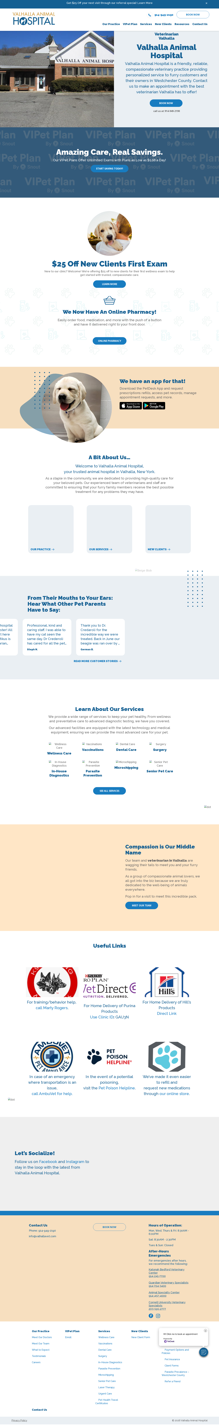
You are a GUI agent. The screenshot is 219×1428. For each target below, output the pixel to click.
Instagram (75, 1161)
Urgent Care (105, 1393)
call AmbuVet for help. (52, 1093)
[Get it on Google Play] (154, 405)
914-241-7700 (157, 1276)
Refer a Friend (172, 1381)
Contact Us (39, 1409)
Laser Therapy (106, 1387)
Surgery (102, 1356)
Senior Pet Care (107, 1381)
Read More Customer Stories (96, 661)
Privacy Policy (19, 1420)
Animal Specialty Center (164, 1292)
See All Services (109, 790)
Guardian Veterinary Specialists (168, 1282)
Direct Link (167, 1013)
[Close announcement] (206, 3)
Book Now (193, 14)
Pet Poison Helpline (117, 1088)
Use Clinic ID (101, 1017)
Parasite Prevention (109, 1368)
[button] (203, 1352)
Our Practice (41, 549)
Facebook (48, 1161)
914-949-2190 (47, 1230)
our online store (174, 1093)
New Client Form (140, 1337)
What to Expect (40, 1349)
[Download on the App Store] (131, 405)
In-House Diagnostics (110, 1362)
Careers (36, 1362)
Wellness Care (106, 1337)
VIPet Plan (72, 1331)
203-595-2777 (157, 1308)
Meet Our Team (141, 905)
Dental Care (105, 1349)
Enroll (68, 1337)
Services (104, 1331)
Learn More (145, 2)
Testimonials (39, 1356)
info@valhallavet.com (42, 1236)
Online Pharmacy (109, 341)
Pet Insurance (172, 1359)
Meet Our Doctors (42, 1337)
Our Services (98, 549)
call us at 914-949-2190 (166, 111)
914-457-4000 (157, 1295)
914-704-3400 (157, 1285)
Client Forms (172, 1365)
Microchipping (106, 1374)
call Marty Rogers (52, 1008)
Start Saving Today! (109, 168)
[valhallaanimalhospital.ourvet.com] (166, 1057)
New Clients (157, 549)
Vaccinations (105, 1343)
